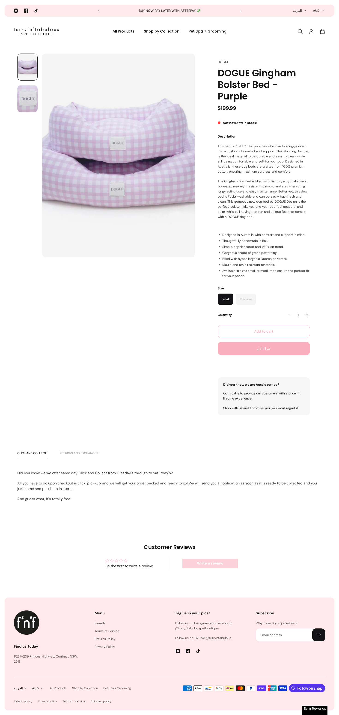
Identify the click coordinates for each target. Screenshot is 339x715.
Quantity (225, 315)
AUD (316, 11)
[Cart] (322, 31)
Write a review (210, 563)
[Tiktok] (36, 11)
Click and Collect (32, 453)
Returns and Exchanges (78, 453)
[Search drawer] (300, 31)
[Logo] (37, 31)
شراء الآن (264, 348)
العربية (297, 11)
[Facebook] (26, 11)
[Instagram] (16, 11)
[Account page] (311, 31)
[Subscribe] (318, 634)
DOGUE (223, 62)
